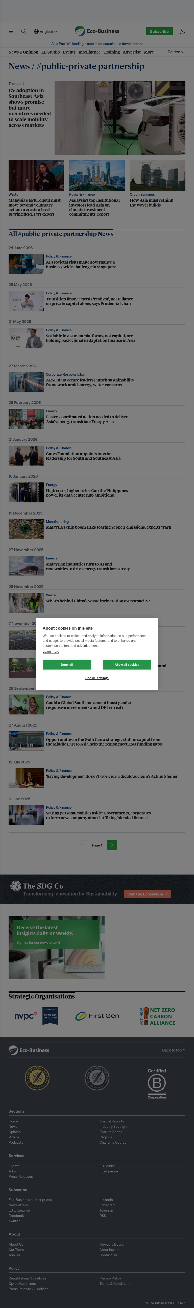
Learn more (51, 651)
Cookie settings (97, 678)
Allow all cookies (127, 664)
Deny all (67, 664)
